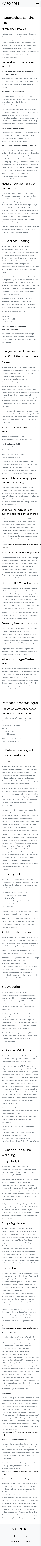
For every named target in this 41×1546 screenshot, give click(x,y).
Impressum (26, 1541)
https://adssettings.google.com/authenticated (21, 1328)
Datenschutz (15, 1541)
